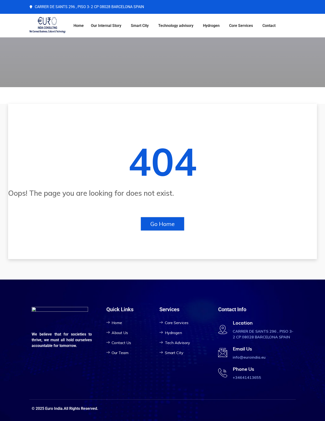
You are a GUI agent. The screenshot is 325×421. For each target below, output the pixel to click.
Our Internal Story (106, 25)
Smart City (140, 25)
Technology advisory (175, 25)
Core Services (241, 25)
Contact (269, 25)
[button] (107, 26)
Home (79, 25)
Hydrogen (211, 25)
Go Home (162, 223)
